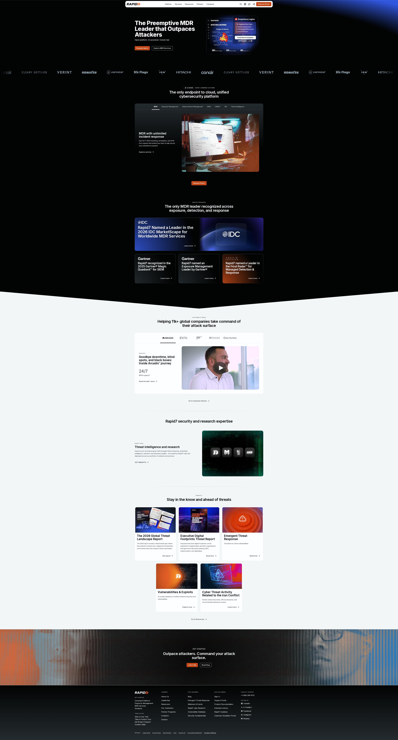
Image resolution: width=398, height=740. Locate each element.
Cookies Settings (376, 736)
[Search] (241, 4)
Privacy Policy (74, 735)
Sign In (217, 697)
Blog (189, 697)
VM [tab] (225, 107)
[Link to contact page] (249, 4)
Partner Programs (168, 712)
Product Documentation (223, 704)
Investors (165, 716)
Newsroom (165, 704)
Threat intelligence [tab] (237, 107)
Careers (164, 719)
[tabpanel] (199, 143)
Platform (168, 4)
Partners (200, 4)
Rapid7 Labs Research (196, 708)
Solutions (138, 708)
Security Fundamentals (197, 716)
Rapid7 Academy (221, 712)
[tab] (168, 338)
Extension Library (221, 708)
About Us (165, 697)
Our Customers (167, 708)
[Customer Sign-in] (254, 4)
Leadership (165, 700)
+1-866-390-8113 (247, 695)
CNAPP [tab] (217, 107)
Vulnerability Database (196, 712)
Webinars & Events (195, 704)
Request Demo (264, 4)
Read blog (206, 665)
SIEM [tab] (209, 107)
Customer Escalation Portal (225, 716)
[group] (199, 72)
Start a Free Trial (141, 717)
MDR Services (140, 706)
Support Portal (220, 700)
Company (210, 4)
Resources (189, 4)
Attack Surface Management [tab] (192, 107)
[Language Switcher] (245, 4)
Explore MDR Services (162, 48)
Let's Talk (192, 665)
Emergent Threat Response (198, 700)
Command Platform (142, 701)
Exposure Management (144, 703)
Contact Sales (140, 724)
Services (178, 4)
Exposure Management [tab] (170, 107)
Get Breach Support (143, 722)
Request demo (142, 48)
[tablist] (199, 107)
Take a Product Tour (143, 719)
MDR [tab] (155, 107)
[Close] (394, 736)
